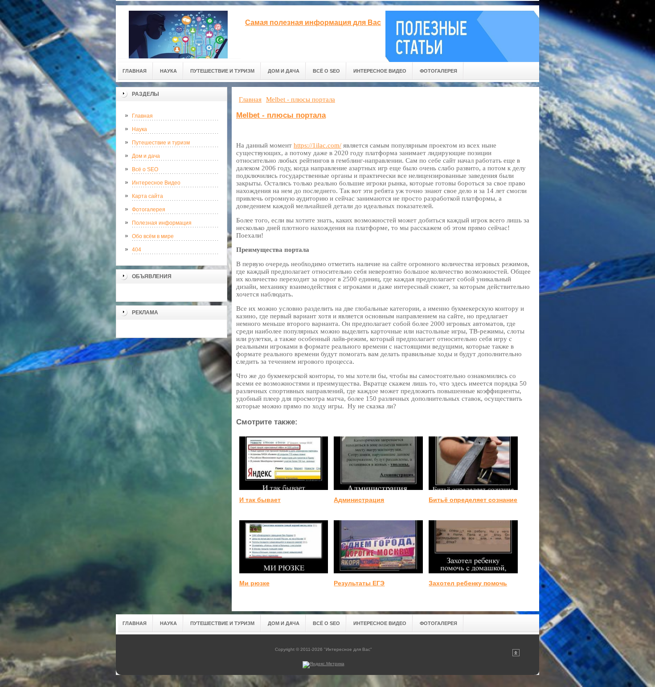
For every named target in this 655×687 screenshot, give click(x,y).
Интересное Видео (156, 183)
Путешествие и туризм (161, 143)
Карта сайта (147, 196)
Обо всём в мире (153, 236)
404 (136, 250)
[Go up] (516, 654)
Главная (142, 116)
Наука (139, 129)
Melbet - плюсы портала (281, 115)
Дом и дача (146, 156)
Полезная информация (162, 223)
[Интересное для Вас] (178, 31)
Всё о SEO (145, 169)
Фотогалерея (148, 209)
